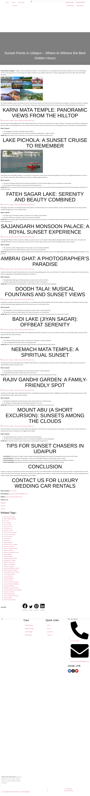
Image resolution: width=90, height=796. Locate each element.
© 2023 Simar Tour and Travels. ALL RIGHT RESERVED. (15, 791)
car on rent (6, 520)
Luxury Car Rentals (8, 576)
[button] (24, 607)
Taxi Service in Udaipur (9, 546)
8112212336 (13, 491)
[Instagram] (73, 671)
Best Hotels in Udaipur (9, 586)
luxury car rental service (9, 534)
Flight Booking (80, 5)
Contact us (15, 5)
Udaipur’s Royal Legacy (9, 593)
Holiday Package (69, 2)
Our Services (21, 2)
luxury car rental (7, 524)
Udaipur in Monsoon (9, 550)
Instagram (3, 502)
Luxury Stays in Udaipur (9, 574)
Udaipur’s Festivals (8, 556)
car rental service (8, 528)
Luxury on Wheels (8, 536)
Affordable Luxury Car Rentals (11, 588)
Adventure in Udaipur (9, 566)
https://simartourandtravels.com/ (14, 497)
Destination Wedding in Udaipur (11, 568)
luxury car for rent (8, 526)
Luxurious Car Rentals (9, 591)
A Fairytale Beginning (9, 578)
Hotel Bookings (70, 5)
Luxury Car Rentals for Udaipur (11, 582)
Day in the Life (7, 538)
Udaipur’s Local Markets (9, 564)
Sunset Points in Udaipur (9, 599)
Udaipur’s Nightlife (8, 542)
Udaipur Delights (8, 554)
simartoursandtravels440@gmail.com (19, 493)
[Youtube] (76, 671)
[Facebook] (69, 671)
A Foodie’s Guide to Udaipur (10, 558)
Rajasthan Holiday (80, 2)
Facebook (3, 505)
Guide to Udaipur (8, 597)
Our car (13, 2)
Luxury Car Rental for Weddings (11, 584)
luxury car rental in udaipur (10, 532)
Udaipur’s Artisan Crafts (9, 562)
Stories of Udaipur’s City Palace (11, 595)
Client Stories (7, 540)
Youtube (3, 508)
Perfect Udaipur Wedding (10, 518)
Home (7, 2)
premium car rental (8, 530)
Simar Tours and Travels (9, 517)
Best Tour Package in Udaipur (11, 548)
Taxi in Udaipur (7, 522)
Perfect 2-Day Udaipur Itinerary (11, 552)
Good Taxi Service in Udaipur (10, 544)
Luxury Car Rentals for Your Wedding (12, 590)
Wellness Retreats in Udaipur (10, 570)
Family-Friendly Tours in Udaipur (11, 572)
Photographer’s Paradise (9, 560)
